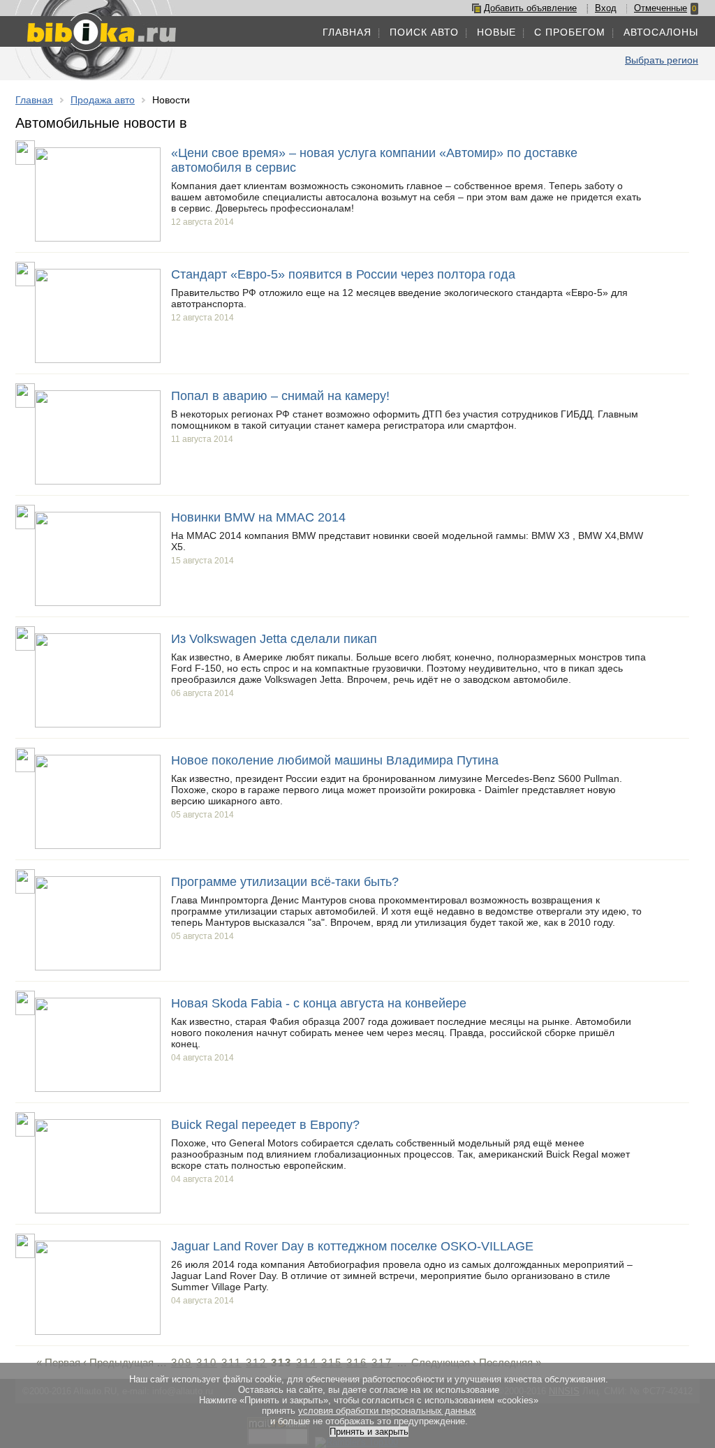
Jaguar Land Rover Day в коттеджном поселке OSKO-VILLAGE (352, 1246)
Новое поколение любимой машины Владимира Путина (335, 760)
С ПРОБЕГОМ (569, 32)
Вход (606, 8)
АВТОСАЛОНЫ (661, 32)
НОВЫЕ (496, 32)
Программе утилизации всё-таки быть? (285, 882)
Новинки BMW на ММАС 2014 (258, 517)
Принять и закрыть (369, 1431)
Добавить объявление (530, 8)
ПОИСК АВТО (424, 32)
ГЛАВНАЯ (347, 32)
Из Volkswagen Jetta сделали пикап (274, 639)
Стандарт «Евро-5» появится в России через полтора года (343, 274)
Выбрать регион (661, 60)
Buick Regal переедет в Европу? (265, 1125)
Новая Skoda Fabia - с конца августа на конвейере (318, 1003)
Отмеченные (660, 8)
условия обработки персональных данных (387, 1410)
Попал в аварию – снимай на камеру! (280, 396)
